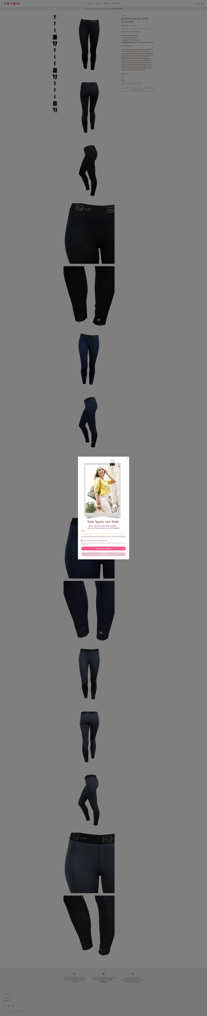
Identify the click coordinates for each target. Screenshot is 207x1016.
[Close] (127, 459)
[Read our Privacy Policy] (125, 543)
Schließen (103, 554)
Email (82, 531)
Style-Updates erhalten (103, 548)
